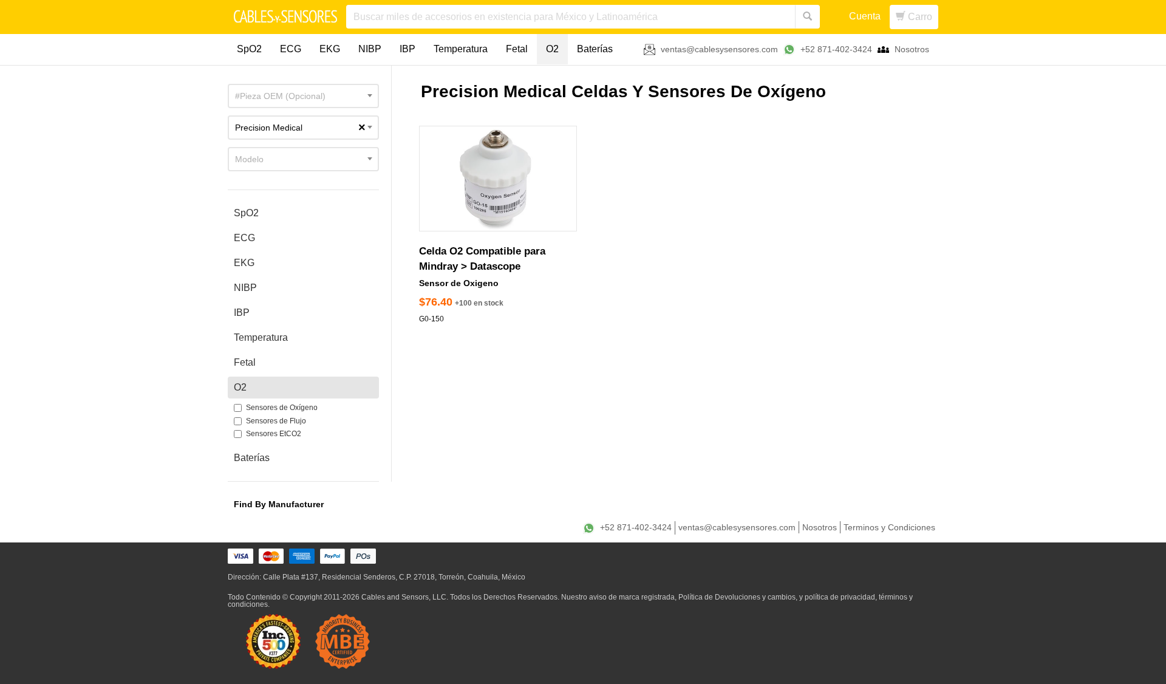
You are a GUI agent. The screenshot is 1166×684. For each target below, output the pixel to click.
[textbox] (303, 96)
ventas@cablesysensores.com (719, 49)
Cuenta (865, 16)
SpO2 (249, 49)
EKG (329, 49)
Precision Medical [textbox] (300, 127)
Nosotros (912, 49)
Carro (918, 17)
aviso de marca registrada (632, 597)
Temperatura (461, 49)
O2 (552, 49)
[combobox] (303, 96)
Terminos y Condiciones (889, 527)
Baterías (595, 49)
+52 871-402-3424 (836, 49)
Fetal (517, 49)
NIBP (369, 49)
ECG (290, 49)
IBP (407, 49)
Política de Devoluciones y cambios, (737, 597)
